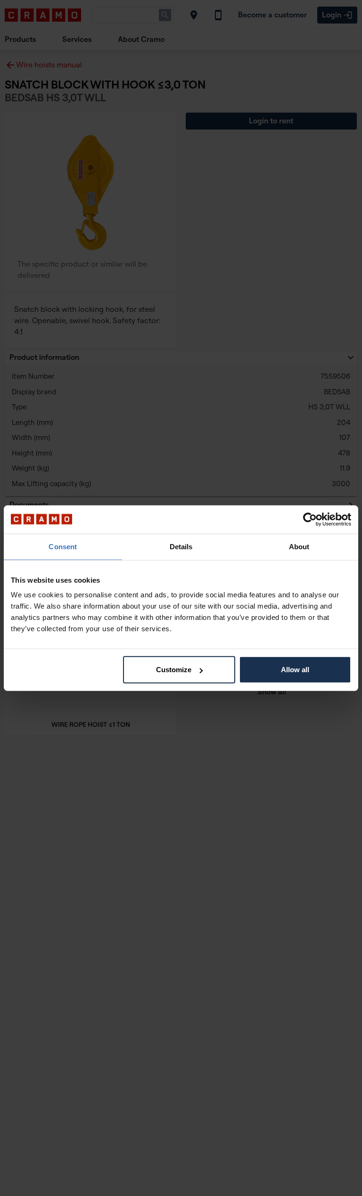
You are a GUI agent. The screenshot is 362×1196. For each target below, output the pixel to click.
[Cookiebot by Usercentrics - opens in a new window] (310, 519)
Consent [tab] (63, 546)
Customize (173, 670)
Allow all (295, 670)
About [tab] (299, 546)
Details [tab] (181, 546)
